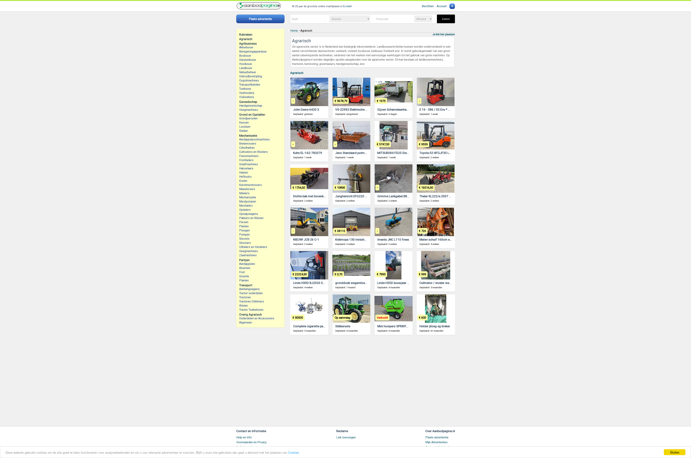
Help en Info (244, 437)
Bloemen (244, 268)
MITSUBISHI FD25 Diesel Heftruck (400, 153)
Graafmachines (248, 164)
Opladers (245, 209)
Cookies (293, 452)
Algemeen (245, 322)
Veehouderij (246, 93)
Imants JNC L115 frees (393, 239)
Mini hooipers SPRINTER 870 (396, 326)
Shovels (244, 238)
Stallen (243, 131)
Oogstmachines (249, 80)
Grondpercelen (248, 118)
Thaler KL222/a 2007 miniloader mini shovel (449, 196)
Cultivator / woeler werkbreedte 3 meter (446, 283)
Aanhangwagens (249, 289)
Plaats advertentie (436, 437)
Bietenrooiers (247, 143)
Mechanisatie (247, 197)
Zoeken (446, 19)
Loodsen (244, 126)
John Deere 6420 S (306, 109)
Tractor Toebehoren (251, 309)
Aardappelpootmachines (254, 139)
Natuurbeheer (247, 72)
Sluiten (674, 452)
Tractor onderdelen (251, 293)
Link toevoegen (346, 437)
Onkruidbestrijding (250, 76)
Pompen (244, 234)
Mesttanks (246, 205)
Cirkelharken (247, 147)
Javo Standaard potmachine (354, 153)
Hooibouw (245, 64)
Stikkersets (342, 326)
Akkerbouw (246, 47)
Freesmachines (249, 156)
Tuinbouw (245, 88)
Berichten (428, 6)
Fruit (242, 272)
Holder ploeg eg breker (434, 326)
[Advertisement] (372, 382)
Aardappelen (247, 264)
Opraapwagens (248, 214)
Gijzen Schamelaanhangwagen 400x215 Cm (407, 109)
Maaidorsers (247, 189)
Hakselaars (246, 168)
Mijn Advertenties (436, 442)
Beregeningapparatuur (253, 51)
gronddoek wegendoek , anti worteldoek (362, 283)
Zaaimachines (248, 255)
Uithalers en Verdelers (253, 247)
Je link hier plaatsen (443, 34)
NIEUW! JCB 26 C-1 (306, 239)
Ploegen (244, 230)
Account (442, 6)
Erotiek (347, 6)
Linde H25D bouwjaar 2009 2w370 (400, 283)
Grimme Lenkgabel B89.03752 (398, 196)
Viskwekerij (246, 97)
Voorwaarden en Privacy (251, 442)
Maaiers (244, 193)
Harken (243, 172)
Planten (244, 226)
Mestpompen (247, 201)
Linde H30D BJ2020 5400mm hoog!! (318, 283)
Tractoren (245, 297)
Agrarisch (296, 73)
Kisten (243, 181)
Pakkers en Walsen (251, 218)
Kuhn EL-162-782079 (307, 153)
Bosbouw (245, 55)
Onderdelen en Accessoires (256, 318)
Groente (244, 276)
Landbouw (245, 68)
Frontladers (246, 160)
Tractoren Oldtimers (252, 301)
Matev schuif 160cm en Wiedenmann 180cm (449, 239)
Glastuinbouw (247, 59)
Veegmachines (248, 109)
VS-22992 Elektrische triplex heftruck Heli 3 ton (367, 109)
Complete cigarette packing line (314, 326)
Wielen (243, 305)
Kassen (244, 122)
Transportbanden (249, 84)
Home (294, 30)
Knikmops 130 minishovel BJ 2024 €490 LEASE (367, 239)
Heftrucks (245, 176)
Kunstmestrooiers (250, 185)
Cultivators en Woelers (253, 152)
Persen (243, 222)
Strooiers (245, 243)
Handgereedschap (250, 105)
